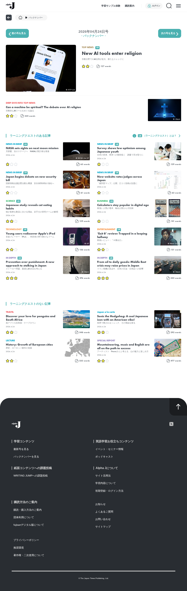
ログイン (156, 5)
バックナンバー (36, 17)
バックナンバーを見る (26, 456)
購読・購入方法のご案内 (28, 509)
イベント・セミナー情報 (109, 449)
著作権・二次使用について (29, 555)
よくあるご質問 (104, 511)
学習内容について (105, 483)
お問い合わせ (103, 519)
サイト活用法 (103, 475)
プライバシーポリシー (26, 540)
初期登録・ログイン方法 (109, 490)
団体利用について (24, 517)
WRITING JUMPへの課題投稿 (31, 475)
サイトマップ (103, 526)
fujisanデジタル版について (29, 524)
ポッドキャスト (104, 456)
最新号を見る (21, 449)
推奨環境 (19, 547)
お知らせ (100, 504)
